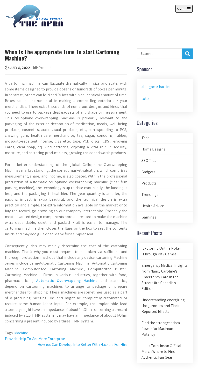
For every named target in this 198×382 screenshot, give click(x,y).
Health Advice (152, 205)
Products (45, 67)
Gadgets (148, 171)
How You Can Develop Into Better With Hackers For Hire (82, 344)
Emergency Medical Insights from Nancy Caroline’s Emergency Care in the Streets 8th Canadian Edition (164, 277)
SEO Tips (148, 160)
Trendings (149, 194)
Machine (21, 332)
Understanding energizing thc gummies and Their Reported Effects (163, 305)
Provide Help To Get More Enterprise (35, 338)
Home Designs (153, 149)
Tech (145, 137)
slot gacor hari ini (155, 86)
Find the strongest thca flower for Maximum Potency (160, 328)
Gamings (148, 217)
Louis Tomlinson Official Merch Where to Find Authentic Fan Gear (161, 351)
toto (145, 98)
